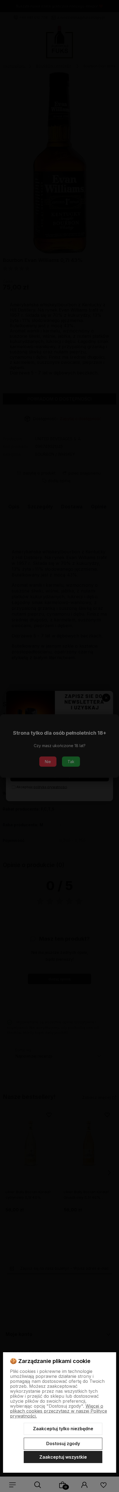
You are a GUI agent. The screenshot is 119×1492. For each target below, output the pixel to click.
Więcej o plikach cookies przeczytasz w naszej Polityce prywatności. (58, 1411)
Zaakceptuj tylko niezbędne (63, 1428)
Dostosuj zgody (63, 1443)
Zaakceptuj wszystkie (63, 1457)
